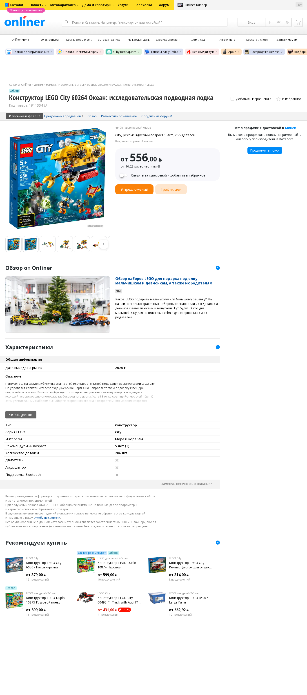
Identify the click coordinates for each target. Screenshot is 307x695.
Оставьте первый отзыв (135, 127)
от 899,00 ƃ (36, 609)
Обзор (113, 553)
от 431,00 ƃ (107, 609)
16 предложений (37, 579)
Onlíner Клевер (196, 5)
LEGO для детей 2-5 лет (113, 558)
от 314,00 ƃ (179, 574)
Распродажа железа (265, 52)
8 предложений (179, 579)
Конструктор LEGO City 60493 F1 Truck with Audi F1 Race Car (118, 600)
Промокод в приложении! (31, 52)
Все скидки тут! (203, 52)
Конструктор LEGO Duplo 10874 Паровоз (117, 565)
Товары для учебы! (164, 52)
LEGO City (32, 558)
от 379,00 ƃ (36, 574)
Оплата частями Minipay (80, 52)
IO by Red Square (124, 52)
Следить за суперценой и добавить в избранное (168, 175)
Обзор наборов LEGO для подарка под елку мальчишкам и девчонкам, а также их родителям (163, 281)
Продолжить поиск (264, 150)
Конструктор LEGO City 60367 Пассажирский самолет (43, 565)
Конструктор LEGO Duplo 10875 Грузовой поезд (45, 600)
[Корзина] (298, 22)
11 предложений (37, 614)
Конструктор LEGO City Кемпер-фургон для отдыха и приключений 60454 (190, 565)
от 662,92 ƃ (179, 609)
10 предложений (109, 579)
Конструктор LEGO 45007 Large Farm (188, 600)
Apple (232, 52)
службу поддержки (46, 518)
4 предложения (108, 614)
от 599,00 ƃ (107, 574)
